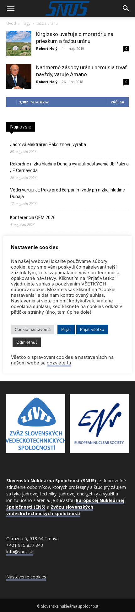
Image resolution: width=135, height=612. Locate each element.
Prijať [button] (66, 329)
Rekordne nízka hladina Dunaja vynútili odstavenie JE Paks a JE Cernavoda (69, 167)
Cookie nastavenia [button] (33, 329)
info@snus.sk (19, 552)
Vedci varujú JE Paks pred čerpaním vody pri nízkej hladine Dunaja (67, 193)
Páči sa (117, 102)
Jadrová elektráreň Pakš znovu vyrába (48, 144)
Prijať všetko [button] (92, 329)
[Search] (126, 8)
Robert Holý (46, 48)
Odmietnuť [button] (26, 342)
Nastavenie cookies (26, 577)
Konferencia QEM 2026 (33, 217)
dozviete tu (59, 363)
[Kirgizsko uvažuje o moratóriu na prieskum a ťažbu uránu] (18, 43)
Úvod (11, 23)
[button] (11, 8)
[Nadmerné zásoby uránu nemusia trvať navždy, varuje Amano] (18, 76)
